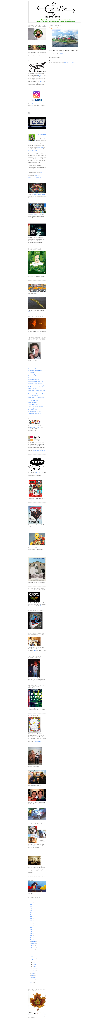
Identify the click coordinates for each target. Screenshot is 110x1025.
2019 (31, 916)
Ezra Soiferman (42, 134)
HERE (61, 54)
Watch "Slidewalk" (32, 410)
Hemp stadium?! (53, 28)
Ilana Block (37, 175)
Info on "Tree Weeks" (32, 402)
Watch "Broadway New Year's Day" (36, 406)
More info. (42, 606)
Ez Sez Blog (40, 147)
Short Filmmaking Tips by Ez (34, 411)
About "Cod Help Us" (33, 400)
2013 (31, 929)
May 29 (34, 958)
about (35, 650)
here (41, 172)
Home (65, 68)
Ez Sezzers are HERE (33, 377)
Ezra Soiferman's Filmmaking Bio (35, 367)
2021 (31, 912)
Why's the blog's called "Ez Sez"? (35, 374)
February (33, 977)
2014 (31, 927)
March (32, 975)
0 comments (72, 62)
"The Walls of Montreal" (36, 214)
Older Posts (79, 68)
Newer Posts (51, 68)
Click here (35, 846)
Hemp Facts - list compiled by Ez (35, 381)
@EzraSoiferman (35, 103)
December (33, 941)
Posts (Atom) (57, 71)
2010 (31, 935)
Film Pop (38, 472)
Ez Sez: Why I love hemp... (34, 379)
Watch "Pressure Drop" (33, 404)
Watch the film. (42, 711)
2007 (31, 982)
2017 (31, 921)
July (32, 952)
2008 (31, 939)
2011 (31, 933)
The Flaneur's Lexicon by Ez (34, 413)
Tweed (39, 75)
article (40, 500)
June (32, 954)
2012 (31, 931)
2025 (31, 904)
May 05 (34, 966)
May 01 (34, 970)
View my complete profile (35, 177)
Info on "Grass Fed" (32, 388)
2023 (31, 908)
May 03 (34, 968)
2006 (31, 984)
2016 (31, 923)
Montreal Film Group (33, 375)
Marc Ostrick (38, 708)
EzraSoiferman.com (35, 51)
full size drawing (37, 741)
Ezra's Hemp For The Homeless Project (36, 385)
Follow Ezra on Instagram (34, 368)
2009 (31, 937)
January (33, 979)
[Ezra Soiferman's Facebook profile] (36, 113)
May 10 (34, 964)
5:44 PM (66, 62)
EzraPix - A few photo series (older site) (36, 387)
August (33, 950)
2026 (31, 902)
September (33, 947)
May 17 (34, 962)
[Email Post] (75, 62)
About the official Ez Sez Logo (35, 383)
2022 (31, 910)
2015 (31, 925)
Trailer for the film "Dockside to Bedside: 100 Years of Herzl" (37, 394)
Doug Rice (41, 333)
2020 (31, 914)
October (33, 945)
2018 (31, 918)
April (32, 973)
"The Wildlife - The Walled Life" (38, 194)
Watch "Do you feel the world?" (35, 408)
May (32, 956)
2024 (31, 906)
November (33, 943)
